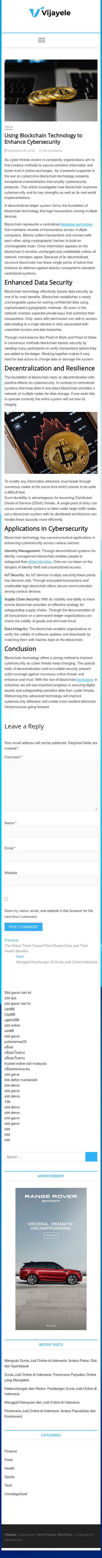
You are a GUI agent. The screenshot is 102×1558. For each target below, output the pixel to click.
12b (7, 1101)
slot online (12, 1025)
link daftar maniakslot (21, 1079)
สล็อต (9, 1046)
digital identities (40, 561)
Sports (10, 1476)
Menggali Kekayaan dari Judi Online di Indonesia (42, 1402)
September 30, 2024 (21, 150)
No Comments (52, 150)
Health (9, 1468)
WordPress (65, 1534)
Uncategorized (16, 1493)
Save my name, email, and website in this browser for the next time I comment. (49, 913)
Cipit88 (10, 1014)
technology (85, 679)
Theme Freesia (46, 1534)
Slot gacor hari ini (18, 992)
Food (8, 1459)
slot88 (9, 1030)
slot (7, 1128)
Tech (9, 127)
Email (10, 847)
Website (11, 872)
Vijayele (10, 1534)
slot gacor (12, 1035)
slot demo (12, 1085)
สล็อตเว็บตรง (15, 1052)
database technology (77, 223)
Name (10, 822)
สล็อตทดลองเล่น (17, 1068)
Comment (13, 756)
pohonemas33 (16, 1041)
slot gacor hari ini (18, 1003)
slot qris (11, 997)
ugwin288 (12, 1019)
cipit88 (9, 1008)
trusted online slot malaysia (25, 1063)
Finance (11, 1450)
